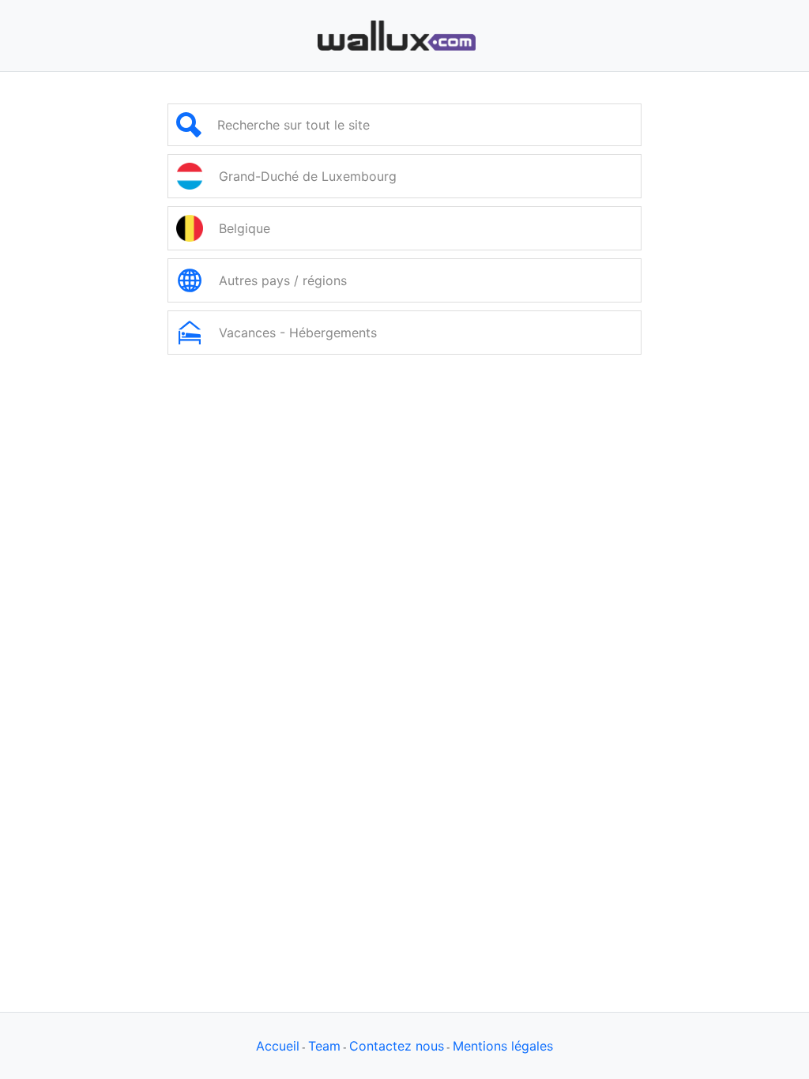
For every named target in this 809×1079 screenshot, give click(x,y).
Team (324, 1046)
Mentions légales (503, 1046)
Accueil (277, 1046)
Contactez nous (396, 1046)
